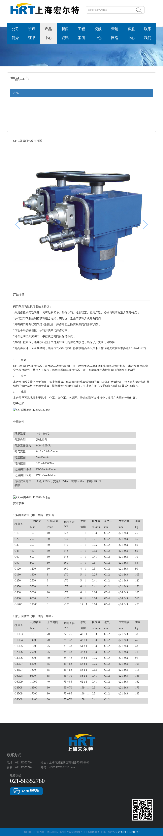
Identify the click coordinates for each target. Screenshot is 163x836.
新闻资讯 (65, 33)
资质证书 (31, 33)
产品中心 (48, 33)
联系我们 (147, 33)
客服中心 (131, 33)
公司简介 (15, 33)
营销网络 (114, 33)
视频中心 (98, 33)
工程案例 (81, 33)
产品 (16, 93)
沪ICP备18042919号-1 (129, 832)
